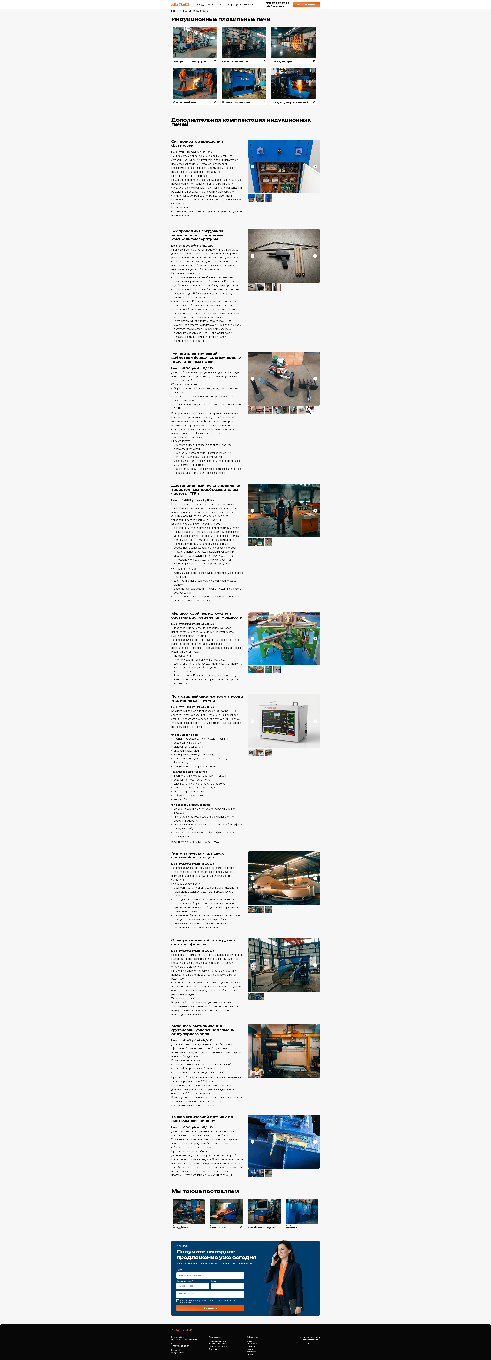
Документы (252, 1343)
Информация (232, 4)
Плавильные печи (217, 1341)
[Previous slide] (252, 166)
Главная (175, 11)
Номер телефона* (184, 1281)
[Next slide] (315, 166)
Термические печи (218, 1343)
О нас (219, 4)
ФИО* (179, 1270)
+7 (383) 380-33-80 (277, 3)
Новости (251, 1346)
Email (213, 1281)
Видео (250, 1349)
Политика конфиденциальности (308, 1343)
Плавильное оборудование (195, 11)
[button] (306, 4)
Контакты (249, 4)
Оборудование (203, 4)
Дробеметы (214, 1349)
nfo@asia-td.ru (275, 6)
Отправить (210, 1308)
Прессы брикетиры (218, 1346)
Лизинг (250, 1354)
